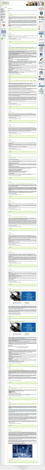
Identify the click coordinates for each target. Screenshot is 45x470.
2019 (20, 10)
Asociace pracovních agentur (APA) (12, 307)
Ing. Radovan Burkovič (11, 360)
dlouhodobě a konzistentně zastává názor (23, 406)
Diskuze (10, 41)
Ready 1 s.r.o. (30, 235)
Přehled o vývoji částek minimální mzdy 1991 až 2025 (20, 419)
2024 (11, 10)
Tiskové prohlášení (15, 159)
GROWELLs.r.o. (31, 113)
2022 (15, 10)
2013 (30, 10)
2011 (34, 10)
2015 (27, 10)
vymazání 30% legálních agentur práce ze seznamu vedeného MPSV (23, 337)
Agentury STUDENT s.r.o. (30, 70)
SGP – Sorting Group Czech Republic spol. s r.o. (27, 221)
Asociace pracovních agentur (19, 342)
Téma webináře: (10, 60)
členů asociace (31, 207)
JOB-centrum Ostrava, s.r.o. (17, 72)
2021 (16, 10)
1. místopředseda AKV (26, 310)
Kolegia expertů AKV (33, 310)
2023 (13, 10)
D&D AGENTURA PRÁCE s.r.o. (33, 142)
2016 (25, 10)
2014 (29, 10)
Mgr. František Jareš (10, 70)
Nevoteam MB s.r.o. (31, 203)
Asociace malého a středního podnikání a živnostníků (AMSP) (23, 306)
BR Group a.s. (10, 272)
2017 (23, 10)
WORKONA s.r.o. (31, 127)
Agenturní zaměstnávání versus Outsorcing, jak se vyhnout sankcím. (22, 47)
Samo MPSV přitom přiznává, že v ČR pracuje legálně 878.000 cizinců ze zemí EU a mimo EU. (20, 52)
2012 (32, 10)
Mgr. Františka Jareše (20, 309)
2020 (18, 10)
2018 (22, 10)
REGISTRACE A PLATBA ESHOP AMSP (22, 347)
